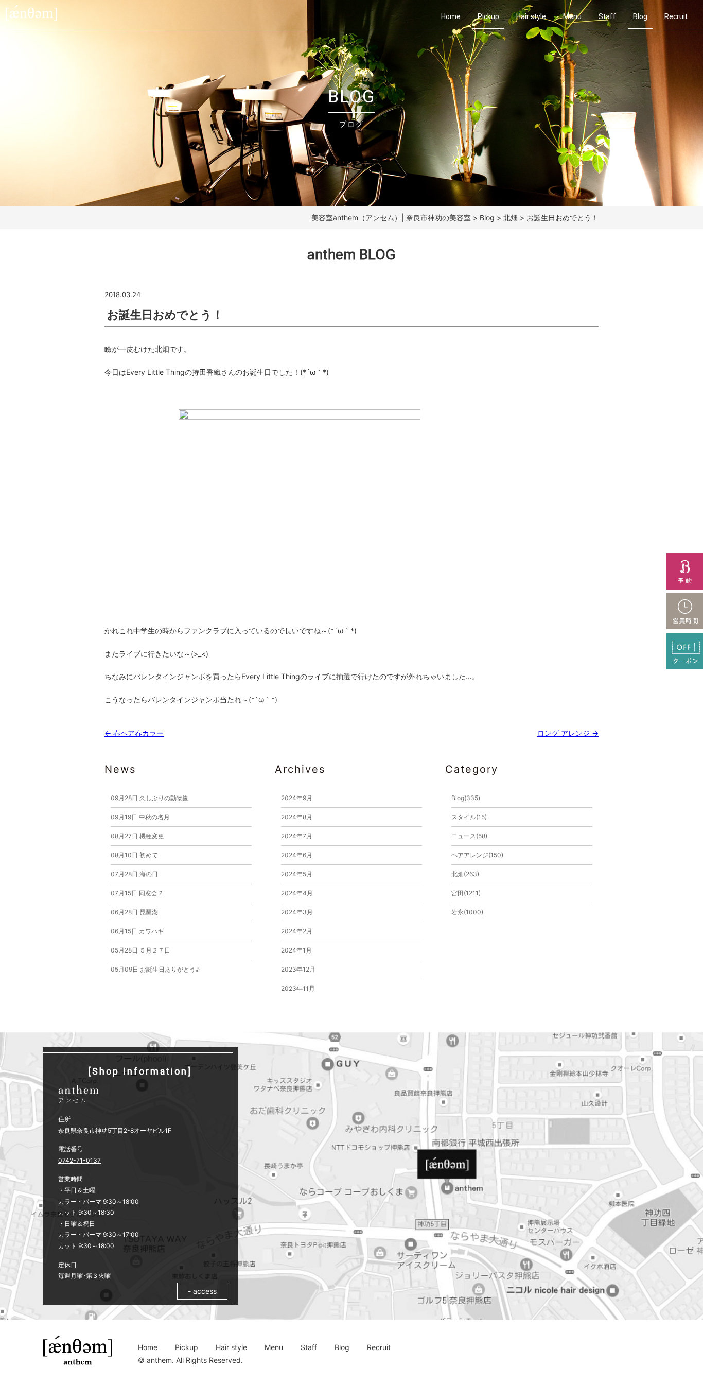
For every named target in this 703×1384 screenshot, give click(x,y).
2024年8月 (296, 817)
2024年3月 (297, 912)
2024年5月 (296, 874)
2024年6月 (296, 855)
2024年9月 (296, 798)
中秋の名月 (140, 817)
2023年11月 (298, 988)
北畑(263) (465, 874)
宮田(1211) (466, 893)
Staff (607, 16)
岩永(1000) (467, 912)
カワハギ (137, 931)
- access (202, 1291)
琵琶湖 (134, 912)
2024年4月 (297, 893)
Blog (640, 16)
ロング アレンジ (568, 733)
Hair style (531, 16)
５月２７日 (140, 950)
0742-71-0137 (79, 1160)
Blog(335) (465, 798)
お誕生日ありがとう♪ (155, 969)
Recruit (676, 16)
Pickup (488, 16)
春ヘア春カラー (134, 733)
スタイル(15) (469, 817)
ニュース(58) (469, 836)
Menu (572, 16)
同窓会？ (137, 893)
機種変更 (137, 836)
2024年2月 (296, 931)
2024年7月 (296, 836)
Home (451, 16)
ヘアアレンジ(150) (477, 855)
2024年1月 (296, 950)
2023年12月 (298, 969)
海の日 (134, 874)
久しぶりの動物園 (150, 798)
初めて (134, 855)
